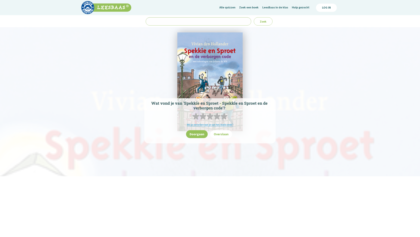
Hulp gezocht (300, 7)
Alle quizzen (227, 7)
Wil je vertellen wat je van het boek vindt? (210, 124)
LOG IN (326, 7)
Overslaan (221, 134)
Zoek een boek (249, 7)
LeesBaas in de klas (275, 7)
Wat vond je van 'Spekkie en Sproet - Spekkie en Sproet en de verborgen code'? (209, 105)
